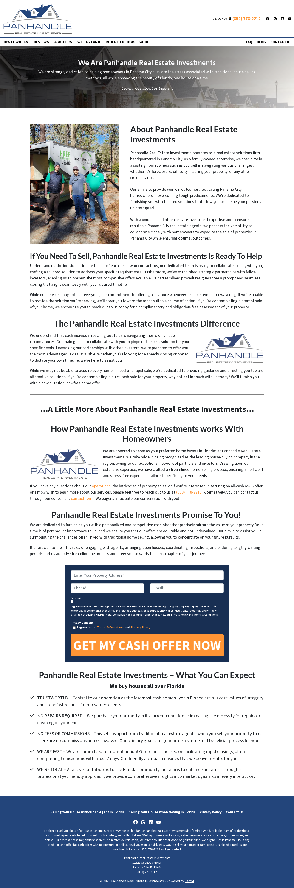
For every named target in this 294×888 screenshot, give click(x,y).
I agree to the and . (114, 627)
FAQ (249, 42)
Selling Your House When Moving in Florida (162, 812)
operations (101, 486)
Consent (76, 598)
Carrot (189, 881)
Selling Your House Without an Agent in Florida (87, 812)
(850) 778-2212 (246, 19)
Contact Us (280, 42)
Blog (261, 42)
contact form (82, 498)
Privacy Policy (140, 627)
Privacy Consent (82, 622)
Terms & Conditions (110, 627)
